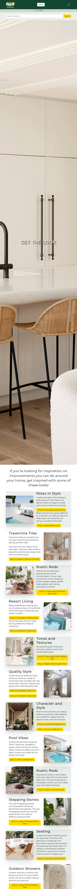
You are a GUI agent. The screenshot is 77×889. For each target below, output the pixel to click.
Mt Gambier (39, 10)
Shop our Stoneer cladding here (50, 729)
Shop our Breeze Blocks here (49, 525)
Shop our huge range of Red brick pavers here (52, 592)
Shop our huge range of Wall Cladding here (52, 658)
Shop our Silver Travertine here (22, 760)
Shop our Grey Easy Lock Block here (51, 510)
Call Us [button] (40, 4)
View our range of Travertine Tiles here (24, 559)
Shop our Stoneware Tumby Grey (23, 631)
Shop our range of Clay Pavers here (51, 790)
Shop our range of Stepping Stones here (24, 823)
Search (67, 16)
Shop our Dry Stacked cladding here (51, 724)
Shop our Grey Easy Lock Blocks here (24, 618)
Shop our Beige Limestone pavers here (52, 664)
